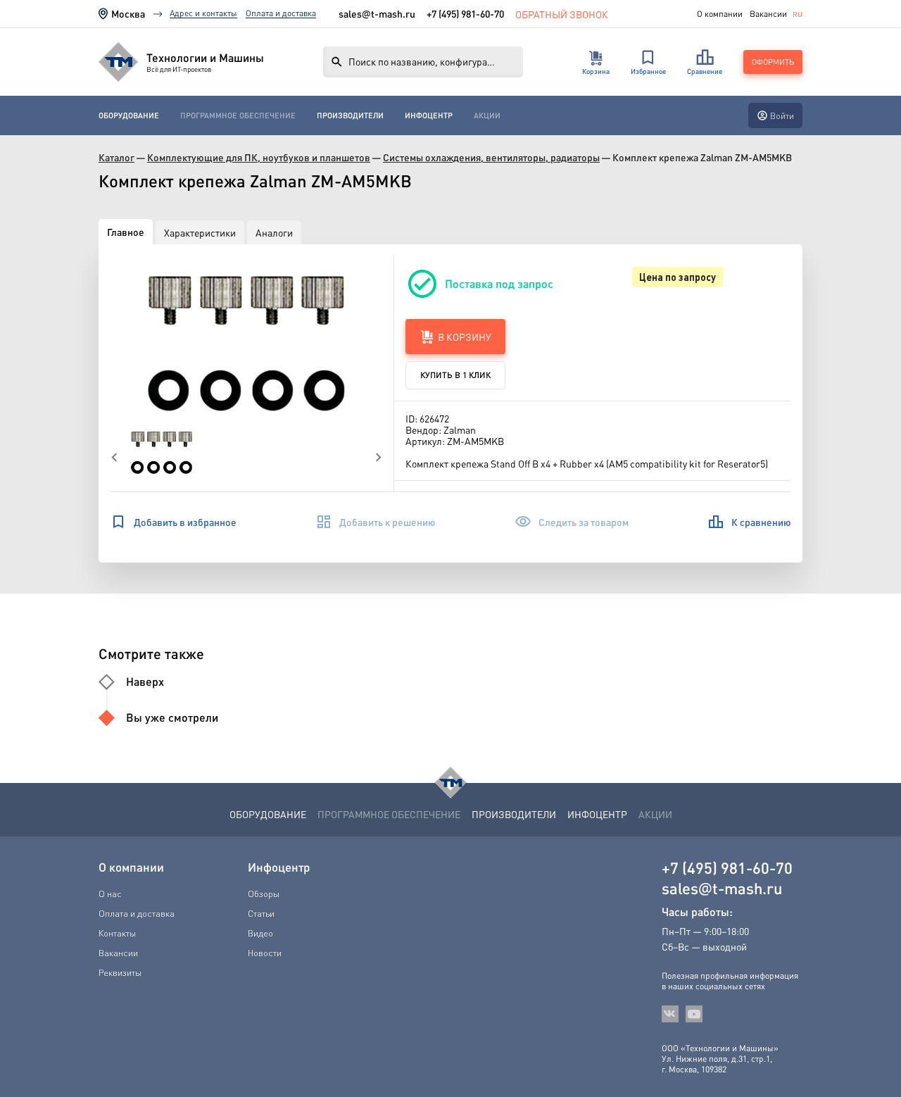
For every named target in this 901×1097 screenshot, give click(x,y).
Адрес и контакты (203, 13)
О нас (110, 893)
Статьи (261, 913)
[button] (246, 343)
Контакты (117, 933)
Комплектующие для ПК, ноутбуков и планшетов (258, 157)
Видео (260, 933)
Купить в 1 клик (455, 375)
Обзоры (263, 893)
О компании (720, 14)
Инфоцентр (429, 115)
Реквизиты (120, 972)
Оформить (773, 62)
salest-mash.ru (377, 14)
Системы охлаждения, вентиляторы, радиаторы (491, 157)
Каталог (116, 157)
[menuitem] (129, 115)
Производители (350, 115)
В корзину (464, 336)
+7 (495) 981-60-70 (465, 13)
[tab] (126, 231)
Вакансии (768, 14)
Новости (265, 952)
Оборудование (129, 115)
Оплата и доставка (281, 13)
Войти (782, 116)
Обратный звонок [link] (561, 14)
